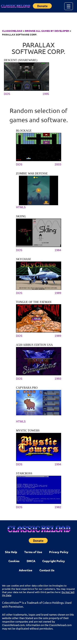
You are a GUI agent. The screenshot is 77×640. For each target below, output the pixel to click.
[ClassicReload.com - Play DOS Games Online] (15, 6)
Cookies (14, 561)
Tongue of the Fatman (33, 302)
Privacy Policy (58, 552)
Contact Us (46, 570)
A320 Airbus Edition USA (34, 344)
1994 (58, 464)
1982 (58, 507)
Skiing (21, 216)
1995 (46, 94)
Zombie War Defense (32, 173)
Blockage (24, 130)
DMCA (31, 561)
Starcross (24, 473)
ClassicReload (12, 30)
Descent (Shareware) (20, 60)
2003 (58, 164)
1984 (58, 250)
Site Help (11, 552)
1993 (58, 378)
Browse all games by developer (47, 30)
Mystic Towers (28, 430)
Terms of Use (33, 552)
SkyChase (23, 259)
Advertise (25, 570)
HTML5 (21, 207)
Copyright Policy (53, 561)
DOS (7, 94)
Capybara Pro (27, 387)
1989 (58, 293)
